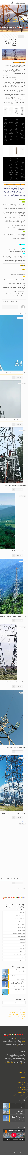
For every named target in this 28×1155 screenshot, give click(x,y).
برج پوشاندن (22, 939)
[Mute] (7, 1139)
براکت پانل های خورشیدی (19, 954)
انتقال (7, 1040)
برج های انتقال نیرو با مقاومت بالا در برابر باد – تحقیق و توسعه (13, 813)
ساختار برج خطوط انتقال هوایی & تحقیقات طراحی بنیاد (14, 372)
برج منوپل (23, 945)
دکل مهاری (22, 948)
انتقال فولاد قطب (20, 960)
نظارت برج (22, 951)
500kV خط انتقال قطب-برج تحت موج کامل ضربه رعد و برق (13, 747)
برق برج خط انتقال (21, 927)
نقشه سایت (15, 1045)
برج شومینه (22, 942)
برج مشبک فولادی (21, 936)
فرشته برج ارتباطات (20, 915)
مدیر (15, 306)
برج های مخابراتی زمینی (19, 918)
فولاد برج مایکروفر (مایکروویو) (19, 933)
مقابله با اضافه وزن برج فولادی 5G (19, 550)
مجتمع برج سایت (20, 921)
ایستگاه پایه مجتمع (21, 1089)
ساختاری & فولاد (18, 1038)
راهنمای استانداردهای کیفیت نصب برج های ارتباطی (15, 485)
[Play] (22, 1139)
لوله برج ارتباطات (20, 924)
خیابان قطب (22, 957)
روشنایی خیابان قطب (20, 1084)
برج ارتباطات (22, 912)
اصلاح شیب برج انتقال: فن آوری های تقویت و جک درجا (15, 419)
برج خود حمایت (21, 1082)
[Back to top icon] (4, 1149)
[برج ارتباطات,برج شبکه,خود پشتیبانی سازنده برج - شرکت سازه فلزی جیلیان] (19, 2)
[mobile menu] (2, 2)
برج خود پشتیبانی (21, 930)
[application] (14, 1135)
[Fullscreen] (5, 1139)
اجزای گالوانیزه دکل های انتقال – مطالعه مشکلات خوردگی (14, 681)
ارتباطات (23, 1041)
